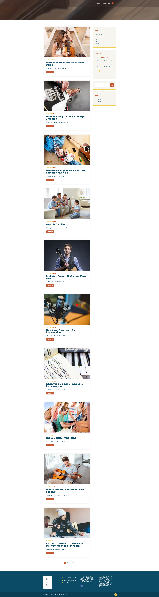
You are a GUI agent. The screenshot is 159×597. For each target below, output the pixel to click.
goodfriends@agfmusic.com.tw (70, 580)
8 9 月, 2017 (48, 540)
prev (59, 562)
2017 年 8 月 (98, 101)
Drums (97, 37)
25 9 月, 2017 (49, 60)
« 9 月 (97, 74)
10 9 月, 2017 (49, 435)
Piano (97, 41)
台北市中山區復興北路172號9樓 (70, 577)
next (73, 562)
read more (50, 72)
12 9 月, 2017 (49, 273)
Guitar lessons (99, 34)
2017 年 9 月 (98, 99)
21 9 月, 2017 (49, 113)
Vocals (97, 43)
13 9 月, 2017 (49, 221)
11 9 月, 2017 (49, 381)
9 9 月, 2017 (48, 486)
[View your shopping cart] (114, 3)
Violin (97, 39)
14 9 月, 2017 (49, 167)
